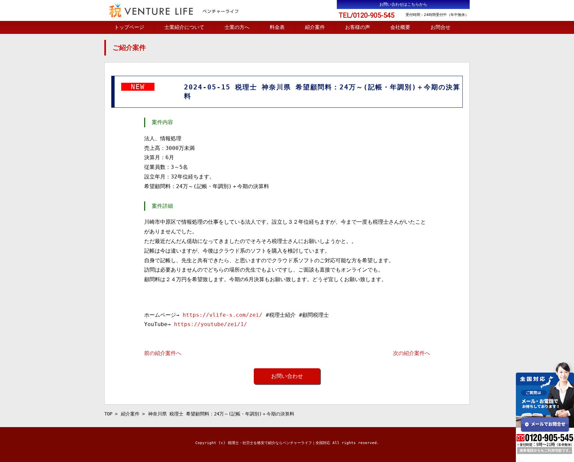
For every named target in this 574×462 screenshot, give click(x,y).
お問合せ (440, 27)
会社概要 (400, 27)
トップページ (129, 27)
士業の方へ (237, 27)
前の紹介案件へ (162, 353)
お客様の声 (357, 27)
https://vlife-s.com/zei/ (222, 315)
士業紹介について (184, 27)
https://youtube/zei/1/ (210, 324)
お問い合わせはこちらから (403, 4)
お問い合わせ (287, 376)
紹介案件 (315, 27)
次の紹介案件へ (411, 353)
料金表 (277, 27)
